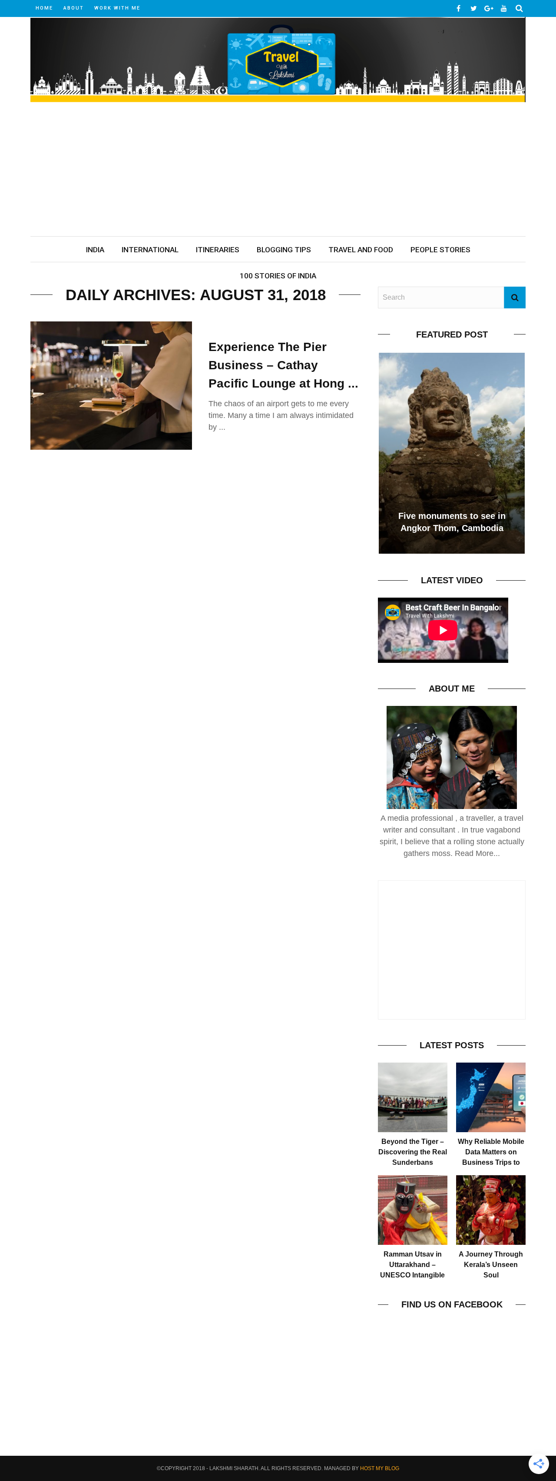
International (150, 249)
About (73, 8)
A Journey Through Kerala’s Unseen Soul (491, 1264)
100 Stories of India (278, 275)
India (95, 249)
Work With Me (117, 8)
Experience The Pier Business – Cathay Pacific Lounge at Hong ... (283, 365)
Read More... (477, 853)
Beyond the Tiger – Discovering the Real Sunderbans (412, 1152)
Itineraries (217, 249)
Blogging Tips (284, 249)
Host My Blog (379, 1468)
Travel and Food (360, 249)
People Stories (440, 249)
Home (44, 8)
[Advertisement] (278, 171)
